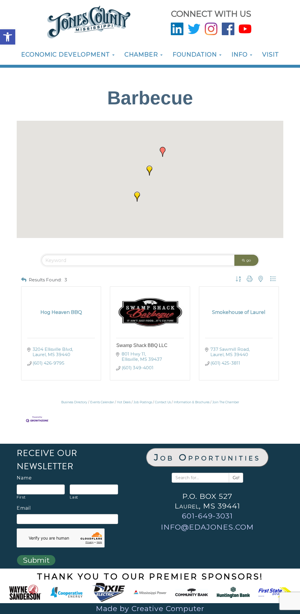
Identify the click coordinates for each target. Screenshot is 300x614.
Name (24, 478)
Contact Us (163, 402)
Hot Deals (124, 402)
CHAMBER (142, 54)
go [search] (248, 260)
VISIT (270, 54)
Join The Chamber (225, 402)
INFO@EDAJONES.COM (207, 527)
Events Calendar (102, 402)
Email (24, 508)
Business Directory (74, 402)
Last (74, 497)
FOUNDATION (196, 54)
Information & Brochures (191, 402)
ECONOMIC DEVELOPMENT (66, 54)
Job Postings (143, 402)
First (21, 497)
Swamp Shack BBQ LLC (142, 345)
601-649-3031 (207, 515)
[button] (7, 37)
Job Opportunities (207, 457)
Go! (236, 477)
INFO (240, 54)
